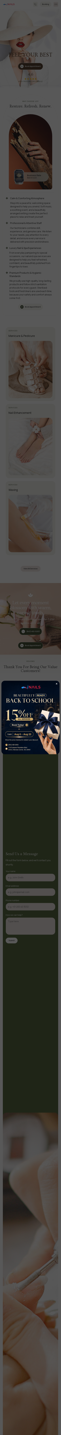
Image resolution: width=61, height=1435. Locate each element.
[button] (56, 683)
